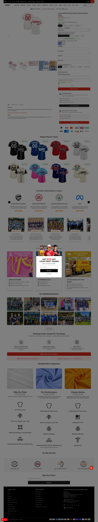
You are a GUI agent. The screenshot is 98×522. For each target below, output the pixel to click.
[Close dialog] (60, 246)
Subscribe (49, 270)
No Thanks (49, 273)
